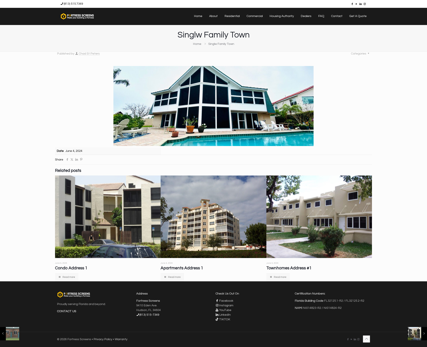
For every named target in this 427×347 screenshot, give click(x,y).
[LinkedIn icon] (360, 4)
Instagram (226, 305)
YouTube (225, 310)
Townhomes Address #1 (289, 268)
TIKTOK (224, 319)
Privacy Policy (103, 339)
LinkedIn (225, 314)
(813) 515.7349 (73, 3)
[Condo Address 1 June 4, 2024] (417, 333)
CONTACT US (66, 311)
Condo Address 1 (71, 268)
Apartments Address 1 (182, 268)
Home (197, 44)
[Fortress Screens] (77, 16)
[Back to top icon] (366, 339)
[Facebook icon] (352, 4)
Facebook (226, 300)
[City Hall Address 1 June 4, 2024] (9, 333)
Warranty (121, 339)
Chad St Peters (89, 53)
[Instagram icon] (364, 4)
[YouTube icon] (356, 4)
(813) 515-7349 (149, 314)
